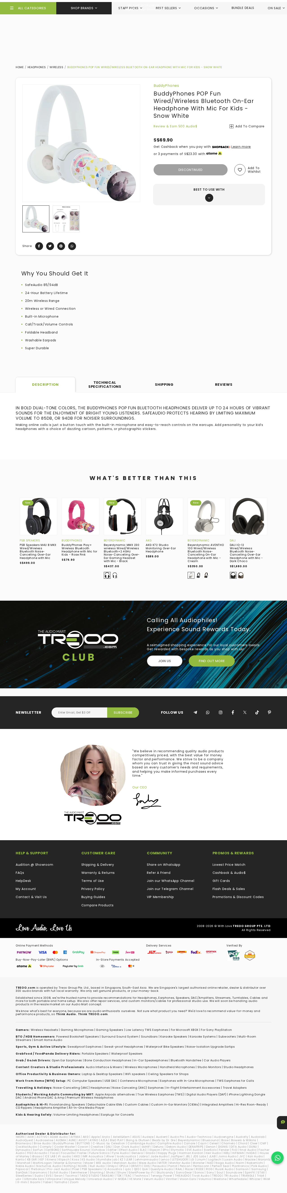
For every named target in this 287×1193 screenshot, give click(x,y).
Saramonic (38, 1172)
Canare (189, 1143)
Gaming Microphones (77, 1030)
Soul (220, 1172)
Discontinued (190, 170)
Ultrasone (54, 1179)
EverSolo (210, 1150)
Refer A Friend (159, 873)
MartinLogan (42, 1163)
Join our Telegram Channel (170, 889)
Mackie (250, 1159)
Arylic (106, 1137)
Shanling (97, 1172)
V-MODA (121, 1179)
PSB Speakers (30, 540)
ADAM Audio (59, 1137)
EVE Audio (194, 1150)
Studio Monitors (209, 1067)
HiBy (227, 1153)
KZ (121, 1159)
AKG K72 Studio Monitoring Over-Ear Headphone (161, 548)
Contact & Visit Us (31, 897)
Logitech (214, 1159)
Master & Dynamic (68, 1163)
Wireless (56, 67)
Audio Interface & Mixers (104, 1067)
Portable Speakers (95, 1054)
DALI (233, 540)
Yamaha (60, 1182)
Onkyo (112, 1166)
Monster (199, 1163)
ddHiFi (146, 1147)
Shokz (110, 1172)
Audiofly (242, 1137)
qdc (128, 1169)
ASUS (136, 1137)
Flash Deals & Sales (229, 889)
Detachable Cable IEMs (105, 1104)
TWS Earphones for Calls (235, 1081)
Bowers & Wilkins (243, 1140)
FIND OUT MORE (212, 661)
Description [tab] (45, 384)
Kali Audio (255, 1156)
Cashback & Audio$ (229, 873)
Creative (97, 1147)
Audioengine (223, 1137)
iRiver (110, 1156)
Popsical (22, 1169)
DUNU (253, 1147)
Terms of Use (92, 881)
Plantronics (240, 1166)
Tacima (71, 1176)
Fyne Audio (120, 1153)
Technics (141, 1176)
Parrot (172, 1166)
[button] (26, 218)
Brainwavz (23, 1143)
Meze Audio (147, 1163)
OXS (147, 1166)
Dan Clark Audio (126, 1147)
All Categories (32, 8)
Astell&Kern (121, 1137)
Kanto (20, 1159)
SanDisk (22, 1172)
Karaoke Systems (203, 1036)
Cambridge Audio (141, 1143)
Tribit (260, 1176)
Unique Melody (75, 1179)
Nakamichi (255, 1163)
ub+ (19, 1179)
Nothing (70, 1166)
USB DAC (110, 1081)
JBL (187, 1156)
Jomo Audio (227, 1156)
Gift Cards (221, 881)
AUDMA (61, 1140)
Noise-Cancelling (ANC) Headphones (81, 1088)
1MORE (20, 1137)
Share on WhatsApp (163, 865)
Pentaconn (201, 1166)
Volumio (204, 1179)
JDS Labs (200, 1156)
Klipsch (64, 1159)
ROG (209, 1169)
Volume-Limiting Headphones (76, 1115)
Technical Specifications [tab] (104, 384)
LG (192, 1159)
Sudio (39, 1176)
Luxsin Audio (233, 1159)
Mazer (89, 1163)
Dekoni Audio (176, 1147)
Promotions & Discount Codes (238, 897)
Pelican (185, 1166)
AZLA (104, 1140)
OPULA (123, 1166)
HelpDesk (23, 881)
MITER (163, 1163)
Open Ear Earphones (67, 1060)
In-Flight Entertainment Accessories (193, 1088)
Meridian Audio (125, 1163)
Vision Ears (188, 1179)
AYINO (93, 1140)
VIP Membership (160, 897)
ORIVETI (135, 1166)
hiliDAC (251, 1153)
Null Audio (97, 1166)
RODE (200, 1169)
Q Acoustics (113, 1169)
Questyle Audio (161, 1169)
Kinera (51, 1159)
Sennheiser (79, 1172)
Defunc (158, 1147)
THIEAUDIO (182, 1176)
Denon (211, 1147)
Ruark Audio (224, 1169)
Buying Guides (93, 897)
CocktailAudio (26, 1147)
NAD (210, 1163)
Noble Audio (25, 1166)
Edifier (112, 1150)
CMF (263, 1143)
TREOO (217, 1176)
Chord (243, 1143)
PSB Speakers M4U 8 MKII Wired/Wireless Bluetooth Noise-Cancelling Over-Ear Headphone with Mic (38, 551)
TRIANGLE (247, 1176)
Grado (150, 1153)
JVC (242, 1156)
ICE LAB (50, 1156)
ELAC (143, 1150)
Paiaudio (159, 1166)
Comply (46, 1147)
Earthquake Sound (76, 1150)
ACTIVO (42, 1137)
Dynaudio (23, 1150)
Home (20, 67)
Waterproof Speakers (127, 1054)
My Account (26, 889)
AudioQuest (24, 1140)
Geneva (137, 1153)
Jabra (143, 1156)
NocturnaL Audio (48, 1166)
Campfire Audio (169, 1143)
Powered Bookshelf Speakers (77, 1036)
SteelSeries (24, 1176)
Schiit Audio (59, 1172)
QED (136, 1169)
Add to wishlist (254, 170)
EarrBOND (52, 1150)
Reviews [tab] (224, 384)
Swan (58, 1176)
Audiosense (44, 1140)
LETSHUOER (180, 1159)
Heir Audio (213, 1153)
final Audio (248, 1150)
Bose (225, 1140)
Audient (162, 1137)
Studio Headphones (239, 1067)
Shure (121, 1172)
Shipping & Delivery (97, 865)
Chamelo (228, 1143)
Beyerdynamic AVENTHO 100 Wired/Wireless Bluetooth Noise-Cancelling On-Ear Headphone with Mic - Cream (206, 553)
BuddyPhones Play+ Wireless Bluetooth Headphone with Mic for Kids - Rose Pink (79, 549)
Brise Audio (42, 1143)
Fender (224, 1150)
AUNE (72, 1140)
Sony (210, 1172)
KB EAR (32, 1159)
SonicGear (184, 1172)
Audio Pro (177, 1137)
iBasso (37, 1156)
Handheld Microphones (177, 1067)
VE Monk (135, 1179)
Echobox (98, 1150)
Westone (219, 1179)
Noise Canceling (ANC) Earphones (138, 1088)
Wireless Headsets (44, 1030)
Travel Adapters (235, 1088)
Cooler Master (64, 1147)
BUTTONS (83, 1143)
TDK (119, 1176)
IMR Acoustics (93, 1156)
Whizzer (255, 1179)
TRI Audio (231, 1176)
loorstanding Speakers (68, 1104)
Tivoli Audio (200, 1176)
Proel (75, 1169)
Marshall (23, 1163)
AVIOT (82, 1140)
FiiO (234, 1150)
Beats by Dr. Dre (164, 1140)
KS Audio (88, 1159)
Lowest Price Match (229, 865)
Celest (214, 1143)
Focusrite (68, 1153)
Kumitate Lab (107, 1159)
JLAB (212, 1156)
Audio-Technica (199, 1137)
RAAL (179, 1169)
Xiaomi (35, 1182)
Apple (95, 1137)
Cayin (202, 1143)
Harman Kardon (191, 1153)
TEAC (128, 1176)
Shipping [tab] (164, 384)
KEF (41, 1159)
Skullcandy (165, 1172)
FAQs (20, 873)
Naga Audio (224, 1163)
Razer (189, 1169)
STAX (261, 1172)
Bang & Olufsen (138, 1140)
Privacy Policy (93, 889)
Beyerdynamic (115, 540)
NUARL (82, 1166)
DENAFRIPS (196, 1147)
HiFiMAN (238, 1153)
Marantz (264, 1159)
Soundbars (149, 1036)
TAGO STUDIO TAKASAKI (97, 1176)
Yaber (47, 1182)
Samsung (258, 1169)
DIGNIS (223, 1147)
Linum (201, 1159)
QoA (145, 1169)
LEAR (129, 1159)
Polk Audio (259, 1166)
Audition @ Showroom (34, 865)
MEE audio (103, 1163)
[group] (35, 218)
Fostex (82, 1153)
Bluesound (210, 1140)
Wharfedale (238, 1179)
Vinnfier (171, 1179)
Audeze (147, 1137)
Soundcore (234, 1172)
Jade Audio (159, 1156)
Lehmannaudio (146, 1159)
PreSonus (38, 1169)
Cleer (254, 1143)
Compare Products (97, 905)
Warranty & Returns (98, 873)
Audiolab (258, 1137)
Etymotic (177, 1150)
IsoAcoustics (126, 1156)
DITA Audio (238, 1147)
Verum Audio (153, 1179)
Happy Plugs (167, 1153)
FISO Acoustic (37, 1153)
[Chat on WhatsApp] (277, 1158)
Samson (242, 1169)
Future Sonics (99, 1153)
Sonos (199, 1172)
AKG (149, 540)
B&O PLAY (117, 1140)
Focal (54, 1153)
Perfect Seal (220, 1166)
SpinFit (250, 1172)
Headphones (37, 67)
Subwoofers (227, 1036)
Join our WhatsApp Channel (170, 881)
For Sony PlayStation (216, 1030)
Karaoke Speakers (173, 1036)
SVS (49, 1176)
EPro (166, 1150)
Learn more (241, 146)
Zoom (74, 1182)
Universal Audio (100, 1179)
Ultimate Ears (34, 1179)
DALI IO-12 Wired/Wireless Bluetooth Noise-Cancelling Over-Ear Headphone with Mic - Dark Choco (246, 553)
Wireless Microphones (141, 1067)
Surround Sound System (120, 1036)
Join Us (164, 661)
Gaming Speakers (109, 1030)
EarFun (38, 1150)
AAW (30, 1137)
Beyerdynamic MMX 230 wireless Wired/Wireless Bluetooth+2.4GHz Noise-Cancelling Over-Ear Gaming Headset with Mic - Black (122, 553)
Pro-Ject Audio (58, 1169)
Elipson (155, 1150)
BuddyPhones (166, 85)
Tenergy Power (161, 1176)
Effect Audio (128, 1150)
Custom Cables (137, 1104)
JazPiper (176, 1156)
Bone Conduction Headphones (108, 1060)
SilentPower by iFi (141, 1172)
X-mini (22, 1182)
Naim (240, 1163)
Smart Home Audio (48, 1040)
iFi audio (64, 1156)
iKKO (77, 1156)
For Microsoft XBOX (185, 1030)
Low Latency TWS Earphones (147, 1030)
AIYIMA (75, 1137)
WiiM (266, 1179)
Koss (75, 1159)
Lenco (165, 1159)
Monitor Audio (180, 1163)
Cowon (83, 1147)
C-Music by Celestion (109, 1143)
